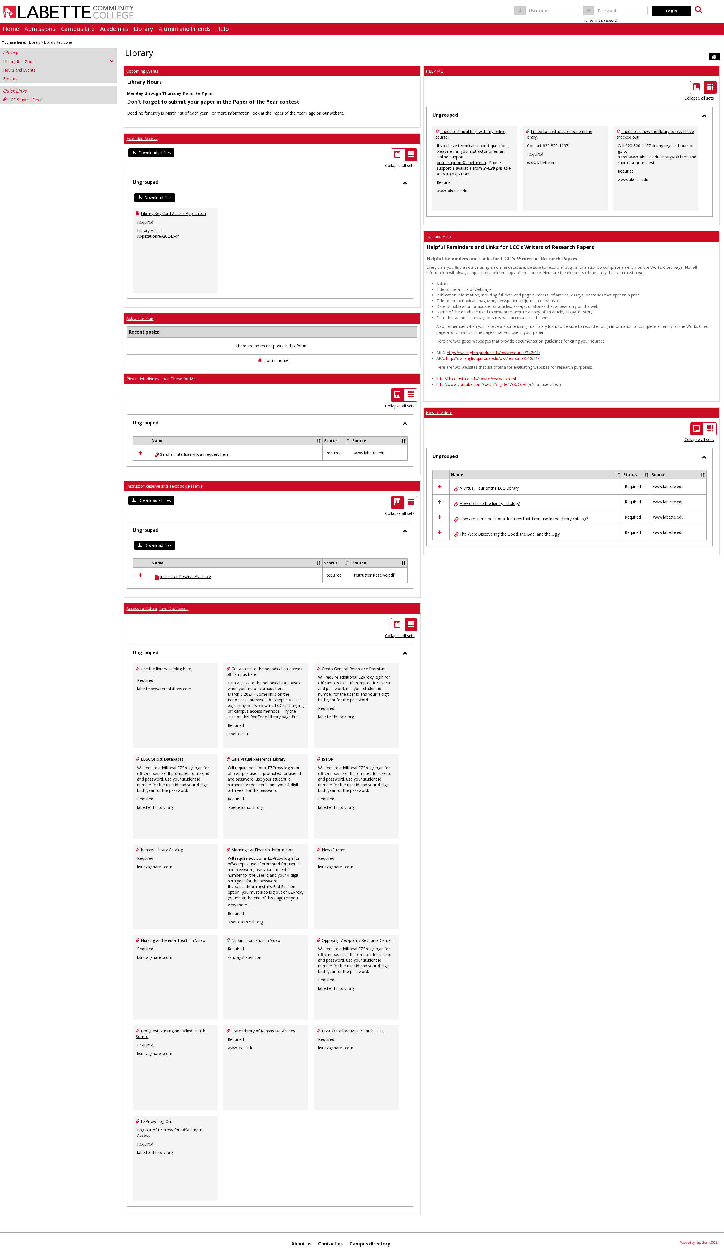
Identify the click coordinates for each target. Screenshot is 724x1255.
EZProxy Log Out (156, 1121)
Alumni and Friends (185, 29)
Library (143, 29)
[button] (151, 152)
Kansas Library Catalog (162, 849)
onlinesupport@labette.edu (461, 162)
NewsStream (334, 849)
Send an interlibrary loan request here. (194, 454)
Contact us (330, 1244)
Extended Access (141, 138)
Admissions (40, 29)
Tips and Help (438, 236)
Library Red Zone (58, 42)
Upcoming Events (142, 71)
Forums (10, 78)
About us (301, 1244)
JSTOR (327, 759)
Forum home (276, 360)
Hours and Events (19, 70)
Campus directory (370, 1244)
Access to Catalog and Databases (157, 608)
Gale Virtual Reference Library (258, 759)
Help (222, 29)
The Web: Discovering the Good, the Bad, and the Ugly (510, 534)
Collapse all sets (400, 165)
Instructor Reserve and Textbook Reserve (164, 486)
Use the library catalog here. (166, 668)
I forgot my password (600, 20)
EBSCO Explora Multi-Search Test (352, 1030)
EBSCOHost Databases (162, 759)
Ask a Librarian (139, 318)
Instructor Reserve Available (185, 576)
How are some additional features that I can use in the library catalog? (524, 518)
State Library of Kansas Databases (263, 1030)
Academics (114, 29)
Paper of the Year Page (294, 113)
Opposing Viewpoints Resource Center (357, 940)
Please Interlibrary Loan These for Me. (161, 378)
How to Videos (439, 412)
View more (237, 905)
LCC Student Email (25, 99)
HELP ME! (435, 71)
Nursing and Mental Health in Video (173, 940)
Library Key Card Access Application (173, 213)
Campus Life (77, 29)
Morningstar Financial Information (262, 849)
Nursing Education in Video (255, 940)
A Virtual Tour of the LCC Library (489, 488)
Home (11, 29)
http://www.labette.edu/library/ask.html (653, 157)
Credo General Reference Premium (354, 668)
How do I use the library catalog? (490, 503)
